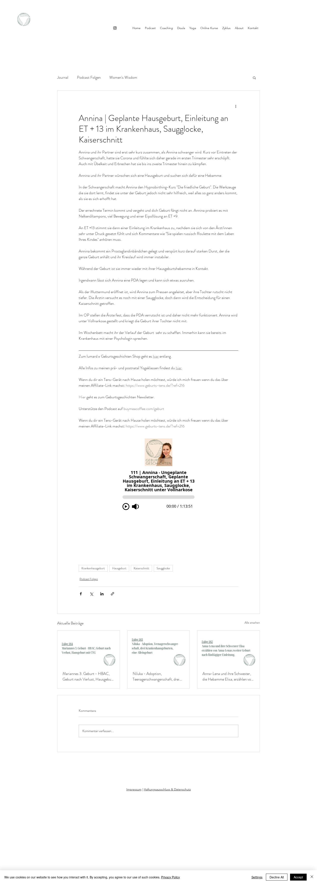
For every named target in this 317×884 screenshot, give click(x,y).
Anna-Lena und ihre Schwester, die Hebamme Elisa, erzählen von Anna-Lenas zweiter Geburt (227, 676)
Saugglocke (163, 568)
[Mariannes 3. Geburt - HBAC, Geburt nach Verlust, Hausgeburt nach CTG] (88, 648)
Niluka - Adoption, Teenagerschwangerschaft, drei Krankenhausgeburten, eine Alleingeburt (156, 676)
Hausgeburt (119, 568)
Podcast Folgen (89, 77)
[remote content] (158, 492)
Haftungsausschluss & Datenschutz (167, 789)
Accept (298, 877)
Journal (62, 77)
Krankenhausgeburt (93, 568)
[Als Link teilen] (112, 594)
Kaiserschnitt (141, 568)
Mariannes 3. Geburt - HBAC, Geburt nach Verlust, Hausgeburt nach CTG (88, 676)
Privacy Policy (170, 877)
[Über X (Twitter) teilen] (91, 594)
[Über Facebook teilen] (81, 594)
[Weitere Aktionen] (235, 106)
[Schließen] (311, 877)
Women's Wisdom (123, 77)
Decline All (277, 877)
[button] (254, 77)
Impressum (133, 789)
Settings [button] (256, 877)
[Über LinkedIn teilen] (102, 594)
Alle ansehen (252, 622)
